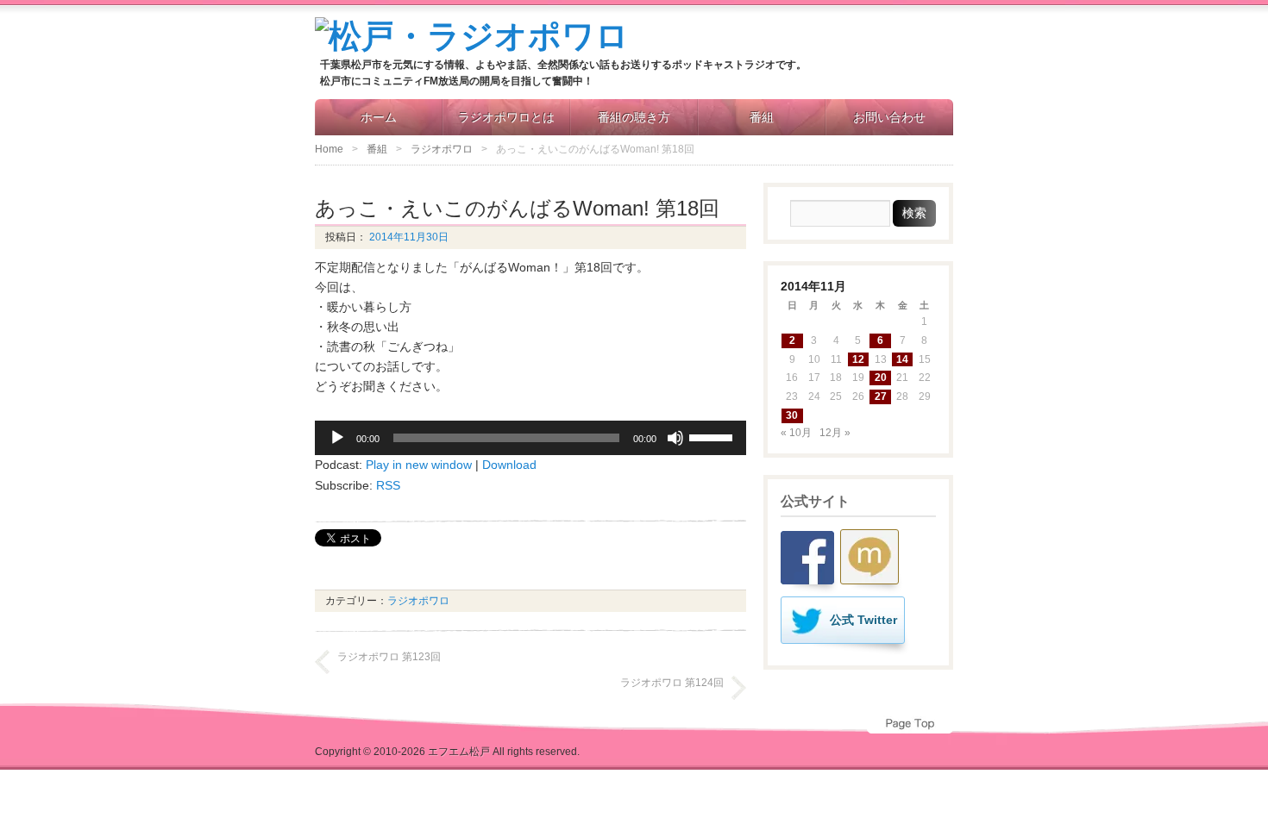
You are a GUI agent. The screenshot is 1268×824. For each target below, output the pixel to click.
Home (329, 149)
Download (509, 464)
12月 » (835, 433)
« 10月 (796, 433)
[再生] (337, 437)
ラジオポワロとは (506, 117)
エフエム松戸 (459, 752)
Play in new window (419, 464)
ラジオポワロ (442, 149)
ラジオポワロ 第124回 (672, 683)
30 (792, 415)
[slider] (713, 436)
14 (902, 359)
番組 (762, 117)
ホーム (379, 117)
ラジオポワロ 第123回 (389, 657)
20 (881, 377)
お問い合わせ (889, 117)
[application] (530, 438)
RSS (388, 485)
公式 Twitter (863, 620)
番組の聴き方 (634, 117)
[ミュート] (675, 437)
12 (858, 359)
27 (881, 396)
